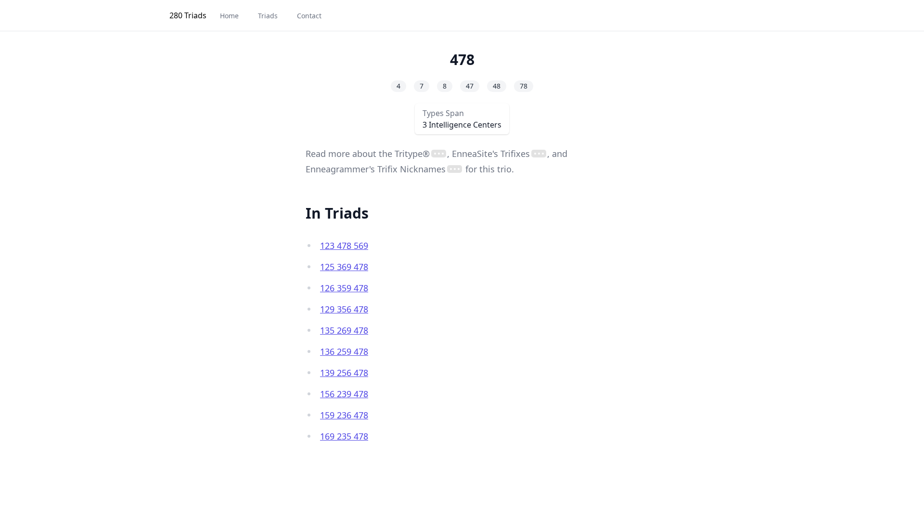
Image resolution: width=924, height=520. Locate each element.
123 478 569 (344, 245)
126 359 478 (344, 288)
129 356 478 (344, 309)
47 (470, 86)
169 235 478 (344, 436)
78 (523, 86)
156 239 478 (344, 394)
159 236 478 (344, 415)
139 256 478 (344, 372)
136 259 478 (344, 351)
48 (496, 86)
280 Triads (187, 15)
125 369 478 (344, 267)
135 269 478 (344, 330)
